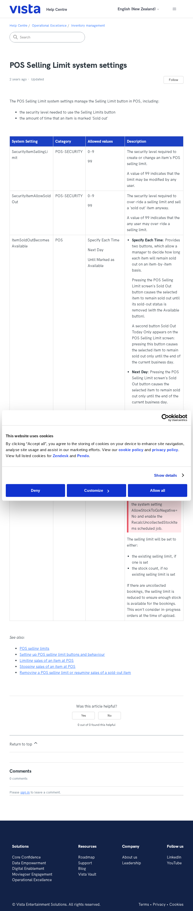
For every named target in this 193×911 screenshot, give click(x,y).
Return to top (21, 744)
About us (129, 857)
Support (85, 863)
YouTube (174, 863)
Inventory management (88, 25)
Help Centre (18, 25)
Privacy (159, 904)
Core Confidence (26, 857)
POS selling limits (34, 648)
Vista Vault (87, 874)
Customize (93, 490)
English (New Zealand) (137, 9)
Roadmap (86, 857)
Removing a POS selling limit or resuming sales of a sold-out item (75, 672)
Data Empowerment (29, 863)
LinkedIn (174, 857)
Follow (173, 80)
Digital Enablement (28, 868)
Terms (143, 904)
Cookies (176, 904)
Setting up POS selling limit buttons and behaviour (62, 654)
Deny (35, 490)
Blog (82, 868)
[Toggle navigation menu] (174, 9)
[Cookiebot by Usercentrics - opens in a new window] (165, 417)
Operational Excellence (49, 25)
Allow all (157, 490)
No (110, 715)
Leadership (131, 863)
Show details (165, 475)
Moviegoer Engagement (32, 874)
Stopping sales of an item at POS (47, 666)
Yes (83, 715)
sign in (25, 792)
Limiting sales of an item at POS (47, 660)
